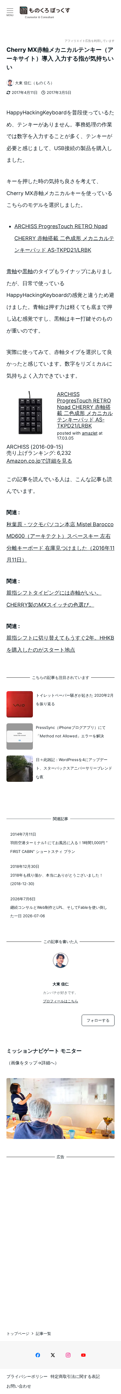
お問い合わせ (18, 1385)
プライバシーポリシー (27, 1376)
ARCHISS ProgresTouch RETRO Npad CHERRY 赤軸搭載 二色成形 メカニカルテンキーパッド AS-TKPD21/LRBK (64, 238)
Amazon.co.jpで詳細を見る (39, 461)
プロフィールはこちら (60, 1001)
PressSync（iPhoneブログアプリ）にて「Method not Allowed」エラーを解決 (71, 731)
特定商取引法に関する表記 (75, 1376)
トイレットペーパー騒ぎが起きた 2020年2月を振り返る (75, 699)
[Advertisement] (60, 1239)
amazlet (90, 433)
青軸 (11, 271)
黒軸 (27, 271)
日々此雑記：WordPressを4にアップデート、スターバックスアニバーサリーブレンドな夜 (74, 768)
